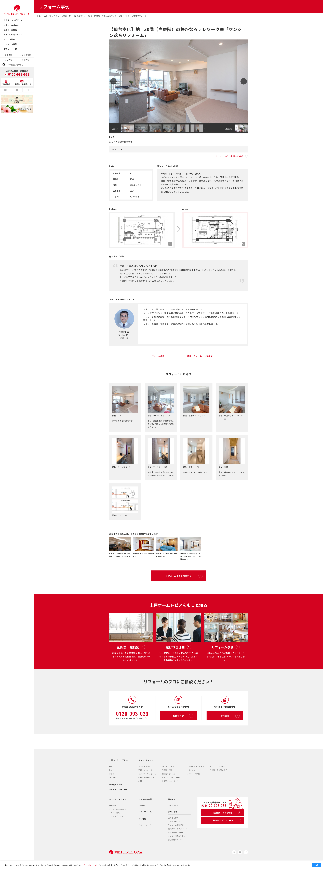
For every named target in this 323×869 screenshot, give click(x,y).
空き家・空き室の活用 (218, 770)
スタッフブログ (115, 816)
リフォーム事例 (10, 44)
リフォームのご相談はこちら (229, 156)
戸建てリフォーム (145, 770)
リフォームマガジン (117, 799)
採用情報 (25, 60)
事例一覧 (142, 805)
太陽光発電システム (169, 774)
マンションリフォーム (147, 774)
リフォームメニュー (12, 25)
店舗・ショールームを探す (200, 356)
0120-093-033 (19, 74)
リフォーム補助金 (193, 774)
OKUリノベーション (170, 766)
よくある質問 (25, 55)
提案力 (111, 766)
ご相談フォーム (174, 821)
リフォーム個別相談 (176, 825)
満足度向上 (113, 777)
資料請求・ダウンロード (177, 829)
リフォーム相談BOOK (117, 809)
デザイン (112, 774)
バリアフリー (192, 770)
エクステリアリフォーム (171, 777)
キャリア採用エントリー (177, 836)
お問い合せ (172, 811)
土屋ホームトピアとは (13, 20)
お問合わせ (178, 715)
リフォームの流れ (145, 766)
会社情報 (8, 60)
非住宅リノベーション (170, 781)
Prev (113, 81)
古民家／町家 (167, 770)
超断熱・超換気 (10, 30)
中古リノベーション (146, 777)
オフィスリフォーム (217, 766)
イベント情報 (9, 39)
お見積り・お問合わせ (222, 812)
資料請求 (225, 715)
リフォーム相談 (157, 356)
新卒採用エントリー (176, 839)
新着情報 (8, 55)
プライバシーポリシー (91, 865)
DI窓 (140, 781)
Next (243, 81)
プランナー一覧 (10, 49)
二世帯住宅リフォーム (195, 766)
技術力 (111, 770)
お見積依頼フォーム (176, 832)
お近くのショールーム (13, 34)
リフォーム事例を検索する (178, 575)
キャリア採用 (173, 805)
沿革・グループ (145, 825)
